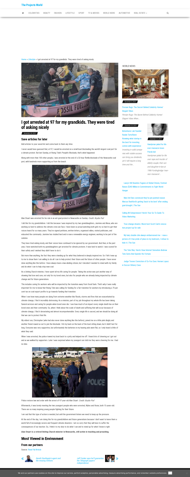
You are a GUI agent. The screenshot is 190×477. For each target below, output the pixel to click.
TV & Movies (93, 13)
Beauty (46, 13)
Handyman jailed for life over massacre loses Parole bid (156, 148)
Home (23, 59)
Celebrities (33, 13)
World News (109, 13)
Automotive (124, 13)
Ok (170, 473)
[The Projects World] (22, 13)
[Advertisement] (95, 36)
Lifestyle (70, 13)
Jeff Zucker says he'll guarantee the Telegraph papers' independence (90, 460)
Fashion (58, 13)
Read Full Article (34, 449)
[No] (186, 473)
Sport (81, 13)
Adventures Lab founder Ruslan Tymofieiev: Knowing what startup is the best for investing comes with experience (132, 138)
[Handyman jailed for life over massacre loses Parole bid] (158, 129)
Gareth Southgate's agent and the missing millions (48, 459)
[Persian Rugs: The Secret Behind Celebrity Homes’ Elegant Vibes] (145, 84)
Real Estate (140, 13)
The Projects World (31, 5)
